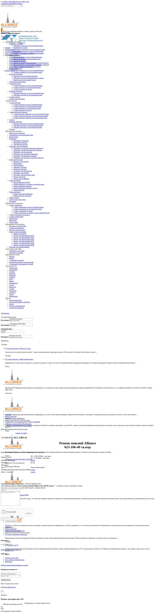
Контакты (8, 562)
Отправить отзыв (9, 519)
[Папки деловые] (20, 321)
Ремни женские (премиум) (14, 418)
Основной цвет (6, 329)
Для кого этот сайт (11, 558)
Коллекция (5, 325)
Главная (8, 414)
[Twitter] (17, 437)
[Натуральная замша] (20, 338)
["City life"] (21, 326)
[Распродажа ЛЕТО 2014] (21, 324)
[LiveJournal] (24, 437)
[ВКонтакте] (15, 437)
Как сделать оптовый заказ (14, 560)
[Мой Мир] (21, 437)
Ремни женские (10, 416)
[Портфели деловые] (20, 319)
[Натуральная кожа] (20, 336)
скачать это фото (21, 433)
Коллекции (5, 313)
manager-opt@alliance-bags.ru (12, 4)
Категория (5, 320)
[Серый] (12, 333)
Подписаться (6, 580)
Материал (5, 337)
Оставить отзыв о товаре (28, 486)
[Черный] (12, 331)
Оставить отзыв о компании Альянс (69, 486)
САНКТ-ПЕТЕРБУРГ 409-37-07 (15, 2)
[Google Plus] (26, 437)
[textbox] (10, 6)
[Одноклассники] (19, 437)
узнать (33, 460)
